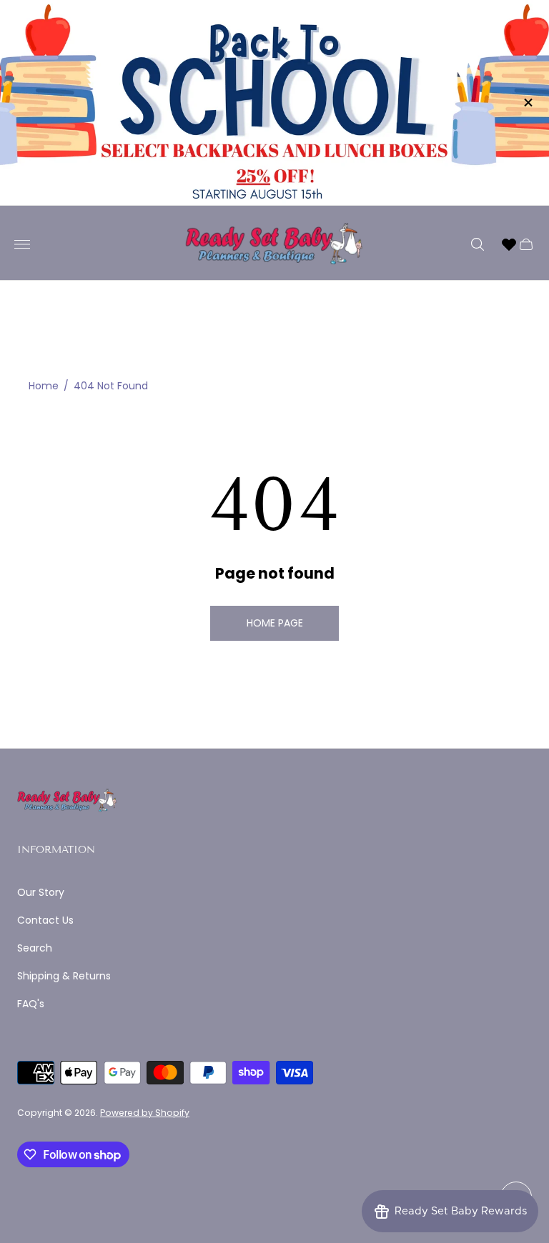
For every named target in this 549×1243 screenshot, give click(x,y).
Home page (275, 623)
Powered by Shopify (144, 1113)
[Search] (477, 244)
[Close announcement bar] (527, 102)
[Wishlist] (509, 244)
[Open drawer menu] (22, 244)
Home (44, 386)
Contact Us (45, 920)
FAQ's (30, 1004)
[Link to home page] (67, 801)
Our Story (40, 892)
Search (34, 948)
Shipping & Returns (64, 976)
